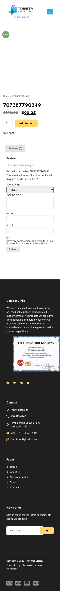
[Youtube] (28, 382)
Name (10, 213)
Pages (10, 459)
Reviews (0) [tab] (15, 148)
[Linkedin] (21, 382)
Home (6, 96)
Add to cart (26, 123)
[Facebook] (7, 382)
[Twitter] (14, 382)
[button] (50, 12)
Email (10, 225)
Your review (13, 194)
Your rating (13, 184)
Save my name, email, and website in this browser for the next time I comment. (29, 242)
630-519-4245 (21, 17)
